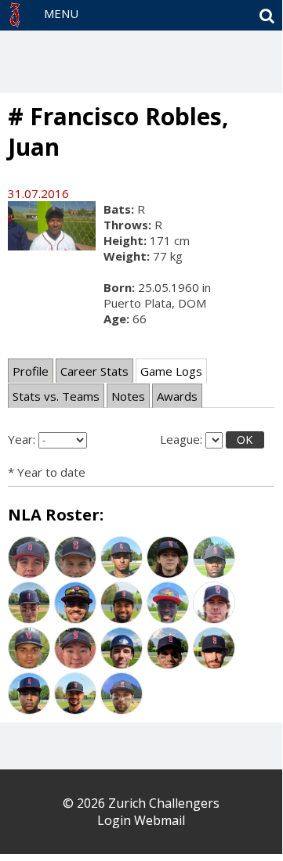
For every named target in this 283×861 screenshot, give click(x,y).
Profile (31, 371)
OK (244, 439)
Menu (61, 13)
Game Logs (171, 371)
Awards (177, 396)
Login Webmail (141, 820)
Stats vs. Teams (56, 396)
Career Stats (94, 371)
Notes (128, 396)
